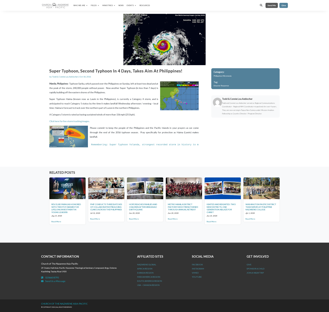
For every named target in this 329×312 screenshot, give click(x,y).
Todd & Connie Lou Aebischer (65, 76)
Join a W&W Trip (255, 272)
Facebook (197, 264)
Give (283, 5)
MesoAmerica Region (148, 277)
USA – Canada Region (148, 285)
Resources (144, 5)
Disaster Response (221, 86)
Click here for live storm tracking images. (69, 121)
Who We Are (79, 5)
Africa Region (144, 268)
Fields (94, 5)
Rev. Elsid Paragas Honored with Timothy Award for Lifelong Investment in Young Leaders (66, 208)
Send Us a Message (55, 281)
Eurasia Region (145, 272)
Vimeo (195, 272)
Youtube (197, 277)
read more (56, 221)
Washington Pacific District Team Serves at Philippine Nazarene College (260, 207)
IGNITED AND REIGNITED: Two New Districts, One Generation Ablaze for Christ (221, 208)
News (121, 5)
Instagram (198, 268)
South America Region (149, 281)
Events (130, 5)
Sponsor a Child (255, 268)
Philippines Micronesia (222, 76)
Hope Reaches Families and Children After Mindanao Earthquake (143, 207)
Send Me (272, 5)
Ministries (107, 5)
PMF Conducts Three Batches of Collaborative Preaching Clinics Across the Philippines (106, 207)
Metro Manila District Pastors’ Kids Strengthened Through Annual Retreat (183, 207)
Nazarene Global (146, 264)
